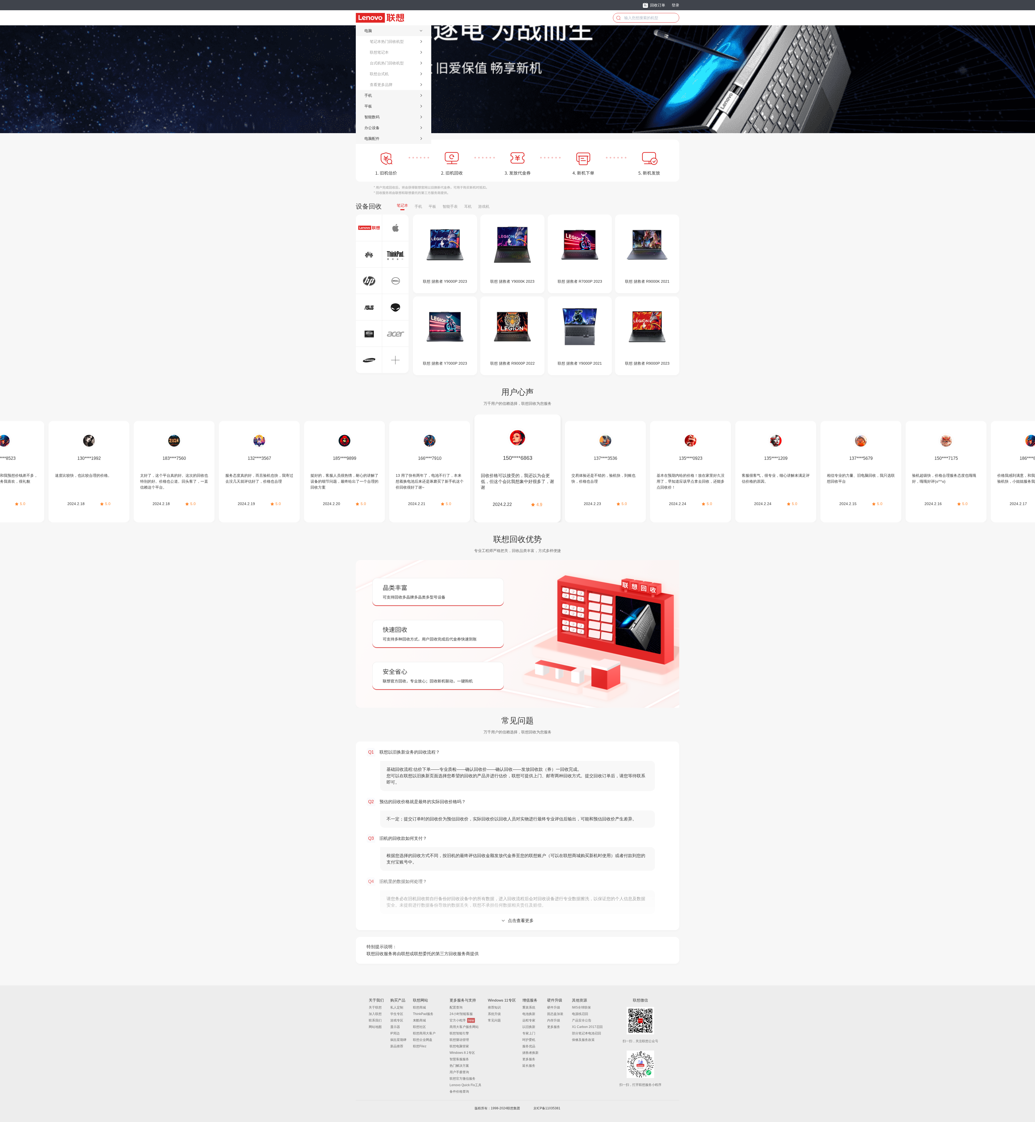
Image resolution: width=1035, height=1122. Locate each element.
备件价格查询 (459, 1091)
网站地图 (375, 1027)
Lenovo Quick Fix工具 (465, 1085)
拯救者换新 (530, 1053)
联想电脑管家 (459, 1046)
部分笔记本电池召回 (586, 1033)
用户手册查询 (459, 1072)
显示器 (395, 1027)
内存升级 (553, 1020)
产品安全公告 (581, 1020)
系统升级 (494, 1014)
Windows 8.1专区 (462, 1053)
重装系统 (528, 1007)
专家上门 (528, 1033)
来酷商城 (419, 1020)
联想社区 (419, 1027)
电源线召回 (580, 1014)
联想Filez (419, 1046)
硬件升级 (553, 1007)
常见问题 (494, 1020)
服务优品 (528, 1046)
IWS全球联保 (581, 1007)
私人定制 (396, 1007)
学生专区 (396, 1014)
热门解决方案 (459, 1066)
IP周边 (395, 1033)
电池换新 (528, 1014)
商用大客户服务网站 (464, 1027)
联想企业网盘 (422, 1040)
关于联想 (375, 1007)
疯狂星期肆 (398, 1040)
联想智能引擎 (459, 1033)
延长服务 (528, 1066)
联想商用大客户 (424, 1033)
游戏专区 (396, 1020)
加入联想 (375, 1014)
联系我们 (375, 1020)
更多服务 (528, 1059)
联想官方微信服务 (462, 1078)
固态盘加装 (555, 1014)
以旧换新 (528, 1027)
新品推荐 (396, 1046)
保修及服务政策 (583, 1040)
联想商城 (419, 1007)
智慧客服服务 (459, 1059)
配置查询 (456, 1007)
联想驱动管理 (459, 1040)
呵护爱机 (528, 1040)
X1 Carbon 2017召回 (587, 1027)
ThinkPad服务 (423, 1014)
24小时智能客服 (461, 1014)
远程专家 (528, 1020)
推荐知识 (494, 1007)
